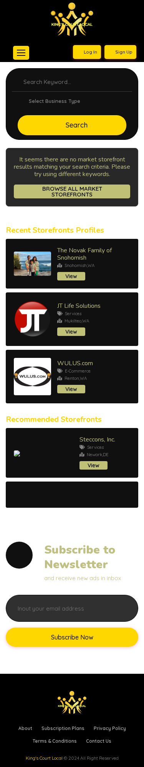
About (25, 728)
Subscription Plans (62, 728)
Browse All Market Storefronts (72, 191)
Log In (90, 52)
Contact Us (98, 741)
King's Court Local (44, 758)
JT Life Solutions (79, 306)
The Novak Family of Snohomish (84, 254)
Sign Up (123, 52)
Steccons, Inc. (97, 439)
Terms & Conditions (55, 741)
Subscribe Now (72, 637)
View (71, 276)
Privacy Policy (110, 728)
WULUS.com (75, 363)
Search (77, 125)
